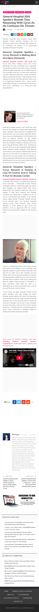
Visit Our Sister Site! (11, 517)
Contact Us (18, 601)
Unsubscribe (27, 598)
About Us (10, 594)
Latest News (19, 12)
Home (6, 591)
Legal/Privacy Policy (11, 598)
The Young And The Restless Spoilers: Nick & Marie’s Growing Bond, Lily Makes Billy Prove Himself (19, 547)
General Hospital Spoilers (22, 591)
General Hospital (9, 12)
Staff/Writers (23, 594)
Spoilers (27, 12)
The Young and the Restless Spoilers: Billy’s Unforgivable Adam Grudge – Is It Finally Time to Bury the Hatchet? (20, 535)
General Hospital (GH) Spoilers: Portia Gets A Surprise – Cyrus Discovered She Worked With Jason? (28, 482)
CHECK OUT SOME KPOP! (13, 556)
